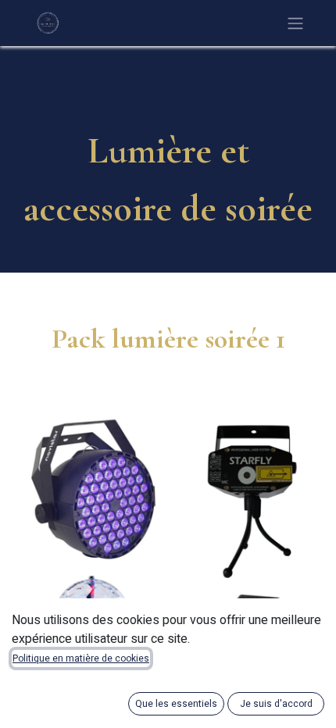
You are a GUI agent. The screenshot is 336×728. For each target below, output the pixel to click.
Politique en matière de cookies (81, 658)
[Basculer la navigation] (295, 23)
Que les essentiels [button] (176, 704)
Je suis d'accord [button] (276, 704)
